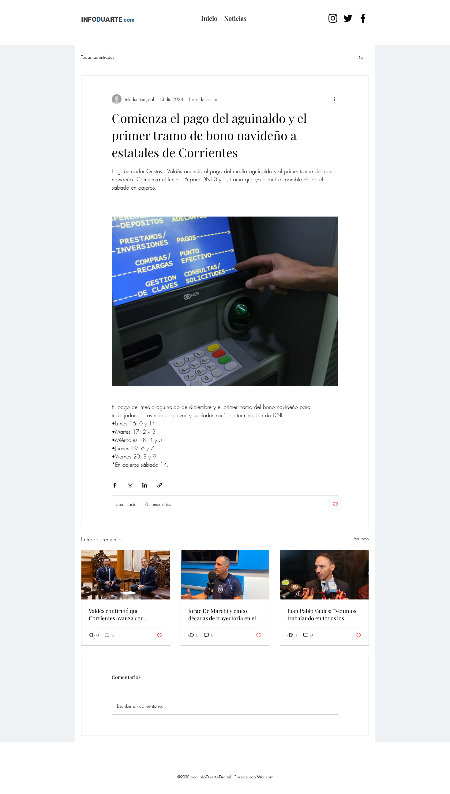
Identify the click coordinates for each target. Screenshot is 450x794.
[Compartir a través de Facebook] (115, 485)
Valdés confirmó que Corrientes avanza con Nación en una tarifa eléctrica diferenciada (125, 614)
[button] (361, 57)
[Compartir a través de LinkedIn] (145, 485)
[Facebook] (363, 18)
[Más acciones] (334, 99)
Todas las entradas (97, 57)
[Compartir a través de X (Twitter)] (130, 485)
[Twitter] (348, 18)
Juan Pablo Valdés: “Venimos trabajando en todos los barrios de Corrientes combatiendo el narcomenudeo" (321, 614)
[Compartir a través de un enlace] (160, 485)
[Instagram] (333, 18)
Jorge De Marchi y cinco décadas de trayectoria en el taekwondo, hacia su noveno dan (222, 614)
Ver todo (361, 538)
